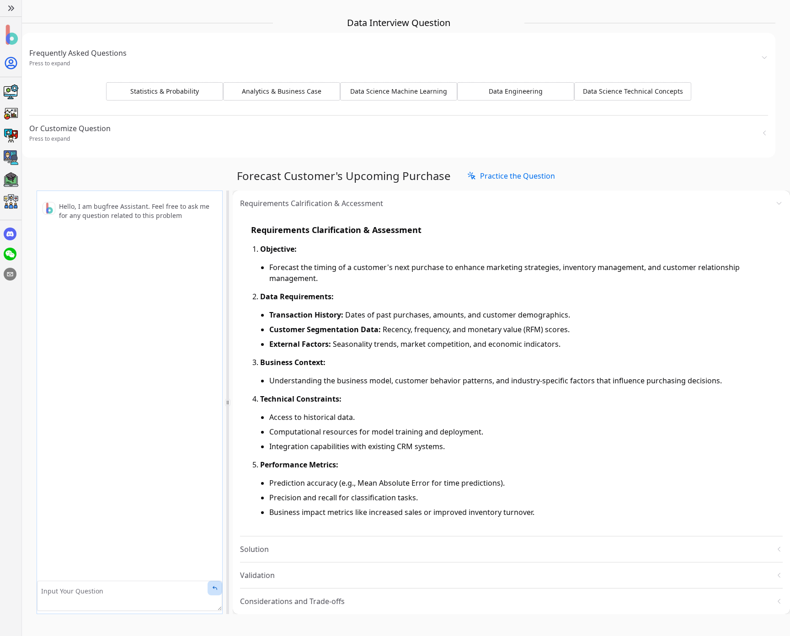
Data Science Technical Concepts (633, 91)
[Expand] (10, 8)
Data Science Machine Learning (398, 91)
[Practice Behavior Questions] (10, 135)
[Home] (10, 35)
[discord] (10, 234)
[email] (10, 274)
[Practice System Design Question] (10, 92)
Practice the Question (517, 176)
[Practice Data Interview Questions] (10, 113)
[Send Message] (215, 588)
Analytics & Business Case (281, 91)
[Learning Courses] (10, 179)
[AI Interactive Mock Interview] (10, 157)
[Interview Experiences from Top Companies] (10, 201)
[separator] (227, 402)
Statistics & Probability (164, 91)
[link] (511, 176)
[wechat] (10, 254)
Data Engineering (516, 91)
